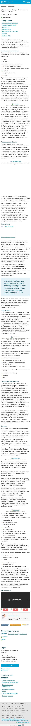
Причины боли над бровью (8, 237)
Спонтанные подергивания (10, 23)
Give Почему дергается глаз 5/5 (28, 624)
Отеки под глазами (7, 696)
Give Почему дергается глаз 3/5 (25, 624)
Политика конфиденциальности (18, 720)
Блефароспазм (6, 29)
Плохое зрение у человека (10, 693)
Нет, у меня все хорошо (9, 661)
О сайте (11, 719)
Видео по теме (6, 35)
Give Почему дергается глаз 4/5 (26, 624)
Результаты (4, 670)
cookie (19, 725)
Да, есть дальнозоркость (9, 657)
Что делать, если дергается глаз (17, 634)
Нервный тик (5, 27)
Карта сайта (5, 719)
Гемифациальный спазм (9, 25)
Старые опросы (5, 669)
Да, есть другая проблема (9, 659)
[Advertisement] (15, 180)
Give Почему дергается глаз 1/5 (22, 624)
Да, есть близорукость (8, 656)
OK (23, 725)
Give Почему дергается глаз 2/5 (24, 624)
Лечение (4, 33)
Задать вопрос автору (13, 615)
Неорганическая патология (10, 31)
